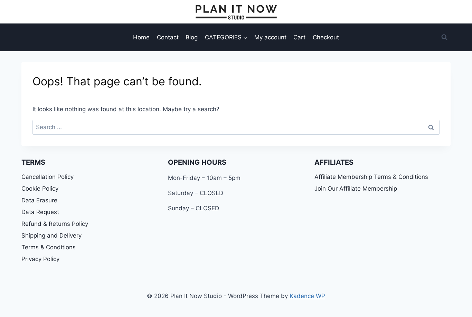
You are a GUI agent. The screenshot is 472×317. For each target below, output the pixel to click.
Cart (299, 37)
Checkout (326, 37)
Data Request (40, 212)
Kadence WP (307, 295)
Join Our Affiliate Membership (355, 188)
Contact (168, 37)
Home (141, 37)
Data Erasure (39, 200)
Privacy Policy (40, 259)
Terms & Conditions (48, 247)
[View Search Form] (444, 37)
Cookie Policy (39, 188)
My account (270, 37)
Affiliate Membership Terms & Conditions (371, 176)
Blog (192, 37)
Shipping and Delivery (51, 235)
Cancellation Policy (47, 176)
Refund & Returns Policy (54, 223)
